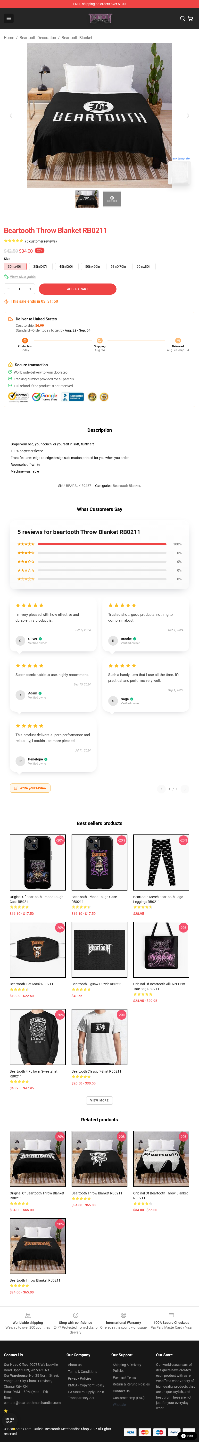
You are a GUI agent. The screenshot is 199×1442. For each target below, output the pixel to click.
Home (9, 37)
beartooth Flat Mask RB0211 (31, 984)
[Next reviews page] (185, 789)
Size (7, 259)
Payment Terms (124, 1377)
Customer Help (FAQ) (129, 1398)
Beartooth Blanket (77, 37)
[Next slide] (187, 115)
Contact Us (121, 1391)
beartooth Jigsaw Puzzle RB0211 (97, 984)
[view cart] (190, 18)
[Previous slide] (11, 115)
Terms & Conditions (82, 1372)
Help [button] (190, 1436)
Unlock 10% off (10, 1420)
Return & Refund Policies (131, 1384)
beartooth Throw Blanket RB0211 (97, 1193)
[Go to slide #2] (112, 199)
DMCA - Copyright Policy (86, 1385)
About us (75, 1365)
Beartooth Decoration (38, 37)
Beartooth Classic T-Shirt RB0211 (96, 1071)
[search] (182, 18)
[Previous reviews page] (161, 789)
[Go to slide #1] (87, 199)
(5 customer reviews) (41, 241)
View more (99, 1100)
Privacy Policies (79, 1378)
